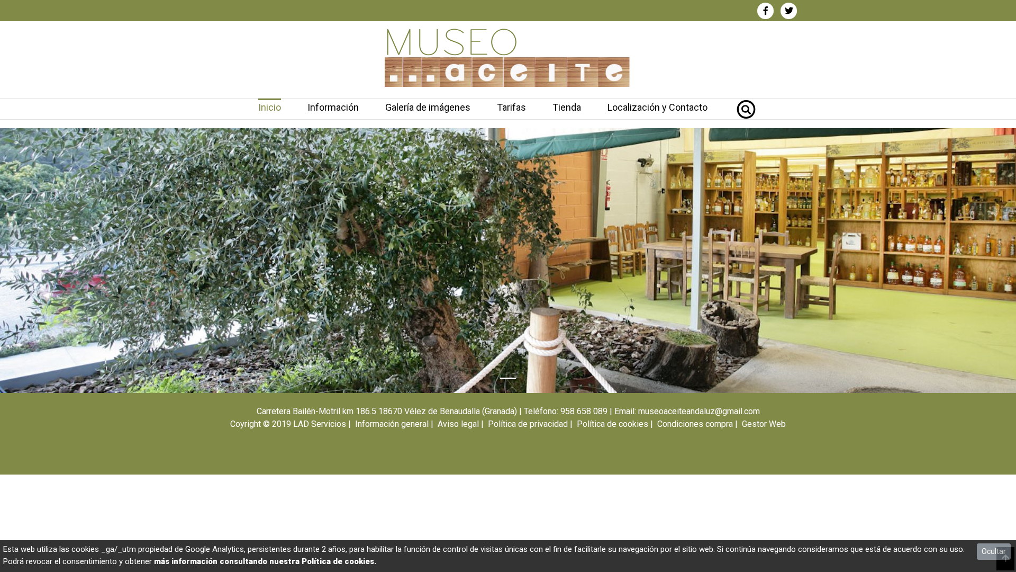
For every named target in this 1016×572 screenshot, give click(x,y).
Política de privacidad (528, 424)
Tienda (566, 107)
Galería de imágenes (427, 107)
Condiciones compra (695, 424)
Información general (392, 424)
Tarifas (511, 107)
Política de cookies (612, 424)
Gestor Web (764, 424)
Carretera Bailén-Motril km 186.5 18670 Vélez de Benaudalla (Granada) (387, 411)
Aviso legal (458, 424)
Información (333, 107)
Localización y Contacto (657, 107)
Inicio (269, 107)
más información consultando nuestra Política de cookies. (265, 561)
